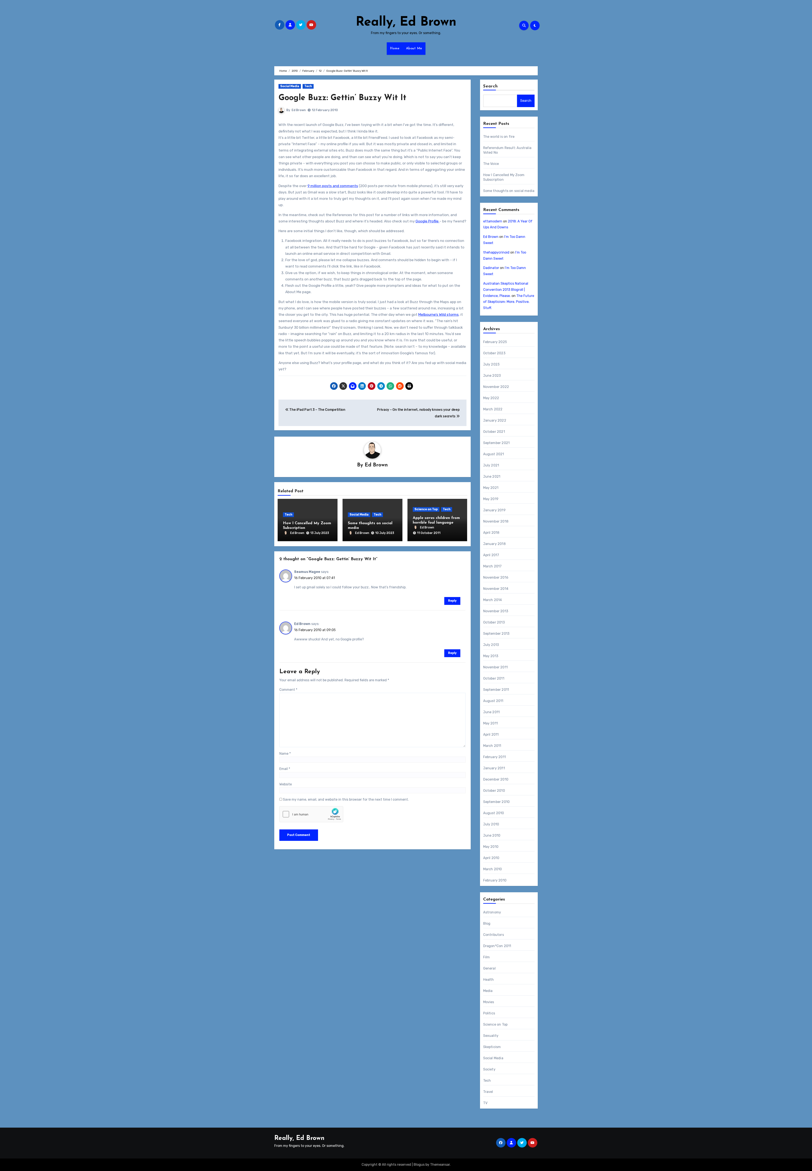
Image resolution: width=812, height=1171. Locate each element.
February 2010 (495, 880)
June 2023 (492, 376)
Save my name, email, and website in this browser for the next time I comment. (346, 799)
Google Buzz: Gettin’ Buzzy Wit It (342, 98)
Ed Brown (299, 110)
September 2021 (496, 443)
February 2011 (494, 757)
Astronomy (492, 912)
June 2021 (492, 476)
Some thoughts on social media (509, 191)
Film (486, 957)
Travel (488, 1092)
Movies (488, 1002)
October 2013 (494, 622)
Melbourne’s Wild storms (438, 314)
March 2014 (492, 600)
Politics (489, 1013)
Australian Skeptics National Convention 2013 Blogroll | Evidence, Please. (505, 289)
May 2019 (491, 499)
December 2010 (496, 779)
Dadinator (491, 268)
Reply (452, 601)
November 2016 (496, 577)
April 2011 (491, 734)
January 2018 (494, 544)
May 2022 (491, 398)
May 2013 (490, 656)
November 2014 (496, 589)
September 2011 (496, 690)
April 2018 (491, 533)
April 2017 (491, 555)
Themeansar (440, 1165)
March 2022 (493, 409)
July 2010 (491, 824)
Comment (288, 690)
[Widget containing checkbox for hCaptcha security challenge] (311, 814)
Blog (487, 923)
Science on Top (426, 509)
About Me (414, 48)
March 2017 (492, 566)
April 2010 (491, 858)
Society (489, 1069)
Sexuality (491, 1036)
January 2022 (494, 420)
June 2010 (492, 835)
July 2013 (491, 645)
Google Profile (427, 221)
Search (490, 86)
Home (395, 48)
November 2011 (495, 667)
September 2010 (496, 802)
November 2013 (495, 611)
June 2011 (491, 712)
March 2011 (492, 746)
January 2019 (494, 510)
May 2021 (491, 488)
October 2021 (494, 432)
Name (285, 754)
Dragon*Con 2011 (497, 946)
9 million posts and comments (332, 186)
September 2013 (496, 634)
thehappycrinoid (496, 252)
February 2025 (495, 342)
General (489, 968)
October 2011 (493, 678)
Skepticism (492, 1047)
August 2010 (493, 813)
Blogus (419, 1165)
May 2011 (490, 723)
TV (485, 1103)
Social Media (289, 86)
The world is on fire (499, 137)
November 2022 (496, 387)
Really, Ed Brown (406, 22)
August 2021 (493, 454)
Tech (308, 86)
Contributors (493, 935)
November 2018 (496, 521)
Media (488, 991)
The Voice (491, 164)
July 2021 (491, 465)
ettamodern (492, 221)
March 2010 (492, 869)
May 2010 (491, 847)
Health (488, 980)
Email (284, 769)
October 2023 (494, 353)
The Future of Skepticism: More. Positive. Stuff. (508, 302)
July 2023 (491, 364)
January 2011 (494, 768)
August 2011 (493, 701)
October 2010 (494, 791)
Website (285, 784)
